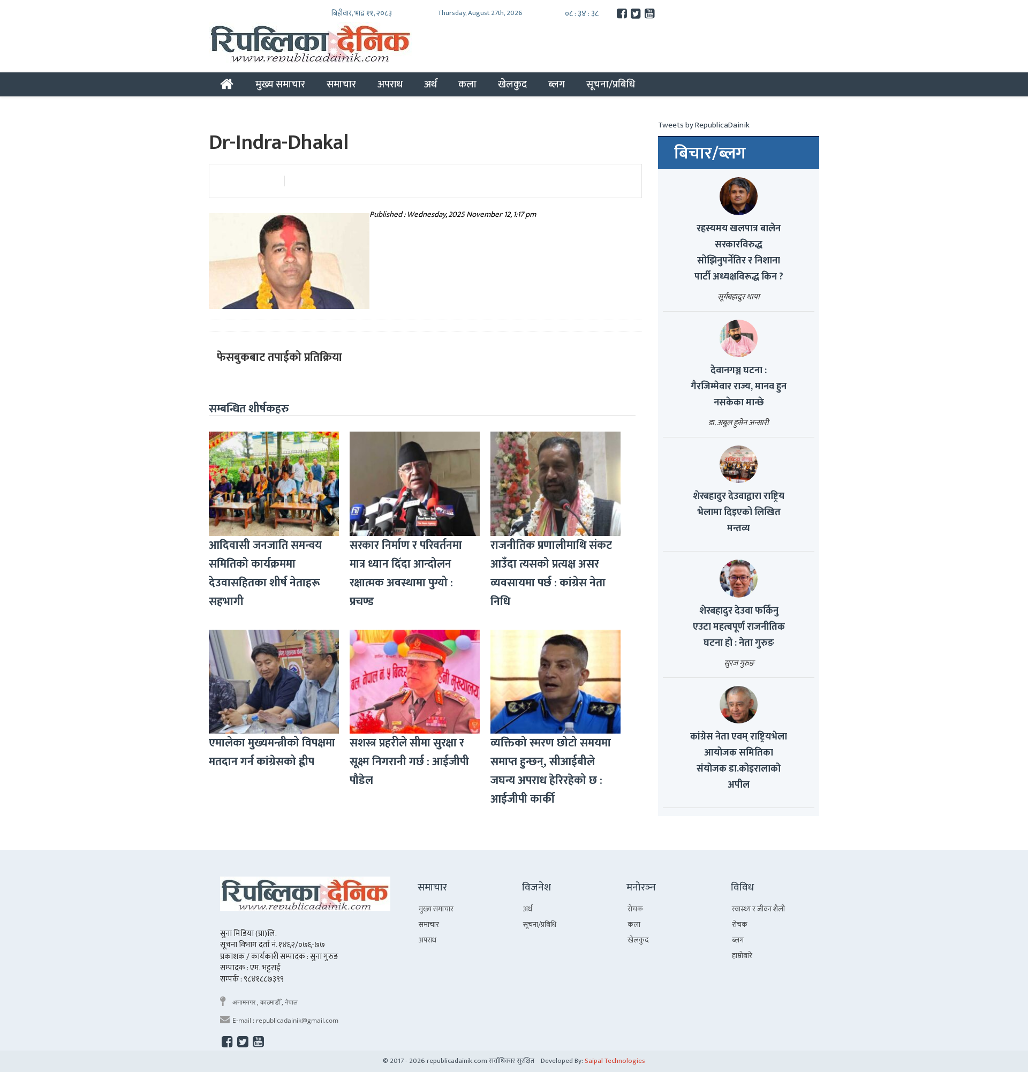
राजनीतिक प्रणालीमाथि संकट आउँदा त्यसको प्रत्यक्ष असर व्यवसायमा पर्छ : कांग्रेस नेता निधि (551, 573)
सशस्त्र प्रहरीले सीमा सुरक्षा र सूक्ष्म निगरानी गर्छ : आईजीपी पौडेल (409, 762)
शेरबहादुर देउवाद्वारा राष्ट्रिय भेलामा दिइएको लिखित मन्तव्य (738, 512)
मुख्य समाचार (280, 84)
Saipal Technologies (615, 1061)
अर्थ (430, 84)
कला (467, 84)
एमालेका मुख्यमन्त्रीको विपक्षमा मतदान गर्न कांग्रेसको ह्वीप (272, 752)
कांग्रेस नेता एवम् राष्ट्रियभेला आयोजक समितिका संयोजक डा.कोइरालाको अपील (738, 761)
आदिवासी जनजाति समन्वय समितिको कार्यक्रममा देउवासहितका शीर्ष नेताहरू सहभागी (265, 573)
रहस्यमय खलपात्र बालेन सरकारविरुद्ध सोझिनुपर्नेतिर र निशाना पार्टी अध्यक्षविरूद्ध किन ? (738, 253)
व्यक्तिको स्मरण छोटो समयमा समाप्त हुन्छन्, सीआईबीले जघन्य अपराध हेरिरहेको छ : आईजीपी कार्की (550, 771)
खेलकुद (512, 84)
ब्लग (556, 84)
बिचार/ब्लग (710, 154)
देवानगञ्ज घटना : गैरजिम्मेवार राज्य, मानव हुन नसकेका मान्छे (739, 387)
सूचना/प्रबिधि (610, 84)
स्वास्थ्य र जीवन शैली (758, 909)
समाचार (341, 84)
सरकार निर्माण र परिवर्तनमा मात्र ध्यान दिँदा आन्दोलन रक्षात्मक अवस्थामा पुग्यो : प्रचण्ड (406, 573)
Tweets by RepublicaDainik (704, 125)
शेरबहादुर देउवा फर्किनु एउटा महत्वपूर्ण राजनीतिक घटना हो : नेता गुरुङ (739, 627)
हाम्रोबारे (742, 955)
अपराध (390, 84)
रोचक (635, 909)
